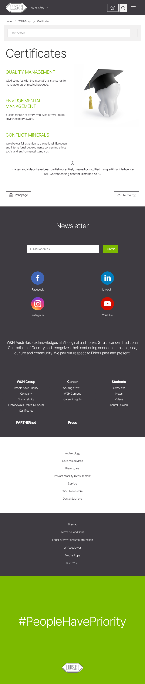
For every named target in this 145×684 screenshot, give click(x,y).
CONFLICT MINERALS (27, 135)
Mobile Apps (72, 555)
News (119, 393)
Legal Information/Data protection (72, 540)
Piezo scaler (72, 468)
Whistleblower (72, 547)
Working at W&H (72, 388)
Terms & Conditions (72, 532)
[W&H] (16, 7)
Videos (119, 399)
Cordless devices (72, 461)
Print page (21, 195)
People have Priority (26, 388)
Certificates (43, 21)
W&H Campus (72, 393)
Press (72, 422)
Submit (110, 249)
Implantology (72, 453)
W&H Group (25, 21)
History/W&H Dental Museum (26, 405)
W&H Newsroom (72, 491)
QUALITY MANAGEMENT (30, 72)
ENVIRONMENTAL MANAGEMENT (24, 103)
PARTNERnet (26, 422)
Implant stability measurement (72, 476)
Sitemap (72, 524)
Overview (119, 388)
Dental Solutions (72, 498)
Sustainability (26, 399)
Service (72, 483)
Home (9, 21)
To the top (129, 195)
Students (119, 382)
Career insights (72, 399)
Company (26, 393)
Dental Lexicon (119, 405)
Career (72, 382)
